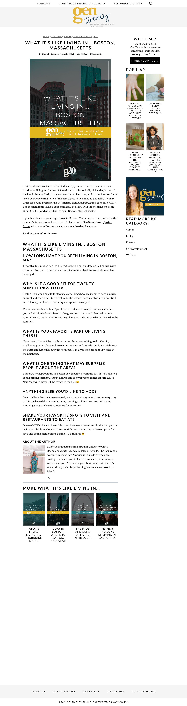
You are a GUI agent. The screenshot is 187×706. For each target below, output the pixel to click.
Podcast (44, 3)
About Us (38, 691)
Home (46, 36)
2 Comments (96, 54)
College (130, 236)
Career (130, 229)
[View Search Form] (151, 4)
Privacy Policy (144, 691)
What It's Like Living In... (85, 36)
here (53, 233)
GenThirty (91, 691)
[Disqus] (70, 578)
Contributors (64, 691)
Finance (67, 36)
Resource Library (127, 3)
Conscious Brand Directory (82, 3)
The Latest (56, 36)
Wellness (131, 255)
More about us (143, 60)
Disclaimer (116, 691)
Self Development (136, 249)
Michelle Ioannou (50, 54)
